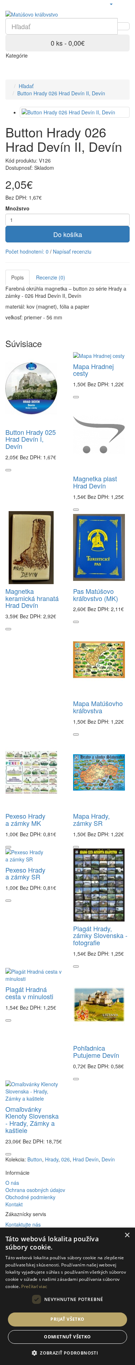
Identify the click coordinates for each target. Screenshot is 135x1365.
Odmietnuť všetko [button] (67, 1337)
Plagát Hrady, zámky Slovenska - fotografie (100, 935)
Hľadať (26, 86)
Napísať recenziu (72, 251)
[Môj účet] (111, 3)
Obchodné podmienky (30, 1197)
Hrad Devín (86, 1159)
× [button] (127, 1235)
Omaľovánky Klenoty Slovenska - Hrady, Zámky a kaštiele (32, 1119)
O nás (12, 1182)
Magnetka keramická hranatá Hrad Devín (32, 598)
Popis (17, 277)
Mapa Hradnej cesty (93, 369)
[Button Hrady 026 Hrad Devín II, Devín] (75, 112)
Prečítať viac (34, 1286)
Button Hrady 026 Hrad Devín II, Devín (61, 93)
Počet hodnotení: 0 (27, 251)
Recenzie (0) (50, 277)
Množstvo (17, 208)
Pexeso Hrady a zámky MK (25, 819)
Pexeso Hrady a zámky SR (25, 873)
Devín (108, 1159)
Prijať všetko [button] (67, 1319)
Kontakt (14, 1204)
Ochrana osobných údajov (35, 1189)
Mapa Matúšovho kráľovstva (98, 707)
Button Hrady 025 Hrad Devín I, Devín (30, 439)
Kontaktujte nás (23, 1224)
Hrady (51, 1159)
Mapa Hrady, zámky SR (91, 819)
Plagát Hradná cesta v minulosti (29, 992)
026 (65, 1159)
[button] (67, 1352)
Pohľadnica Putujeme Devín (96, 1051)
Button (34, 1159)
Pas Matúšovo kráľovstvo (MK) (95, 594)
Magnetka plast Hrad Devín (95, 482)
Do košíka (67, 234)
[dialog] (67, 1296)
